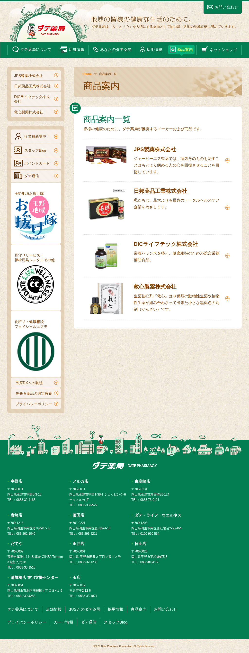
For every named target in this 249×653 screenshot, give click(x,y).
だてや (16, 544)
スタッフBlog (35, 150)
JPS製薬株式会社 (28, 76)
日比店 (140, 544)
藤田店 (78, 515)
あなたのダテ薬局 (115, 49)
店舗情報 (76, 49)
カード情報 (63, 622)
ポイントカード (37, 163)
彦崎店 (16, 515)
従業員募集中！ (37, 136)
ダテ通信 (31, 176)
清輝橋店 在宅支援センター (34, 577)
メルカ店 (80, 481)
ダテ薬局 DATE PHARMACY (124, 465)
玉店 (76, 577)
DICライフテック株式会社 (32, 99)
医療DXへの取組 (29, 383)
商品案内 (185, 49)
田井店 (78, 544)
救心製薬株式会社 (28, 112)
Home (87, 74)
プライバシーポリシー (34, 404)
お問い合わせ (226, 7)
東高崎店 (142, 481)
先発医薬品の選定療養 (34, 393)
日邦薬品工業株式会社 (32, 86)
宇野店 (16, 481)
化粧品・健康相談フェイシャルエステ (31, 324)
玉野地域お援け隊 (29, 193)
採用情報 (154, 49)
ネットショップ (223, 49)
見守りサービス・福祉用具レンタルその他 (35, 257)
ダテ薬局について (35, 49)
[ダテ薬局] (124, 21)
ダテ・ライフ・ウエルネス (158, 515)
